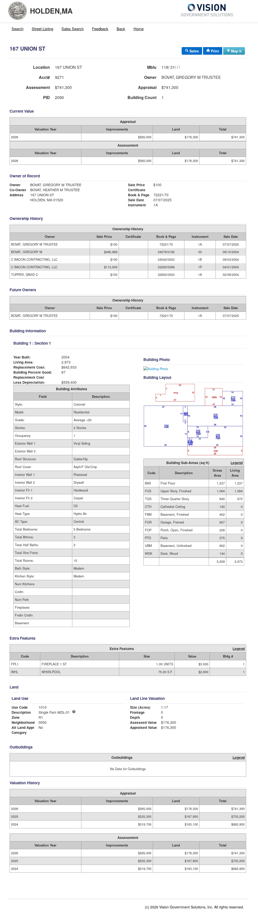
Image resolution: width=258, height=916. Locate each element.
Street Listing (42, 28)
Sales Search (72, 28)
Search (17, 28)
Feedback (100, 28)
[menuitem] (18, 28)
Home (139, 28)
